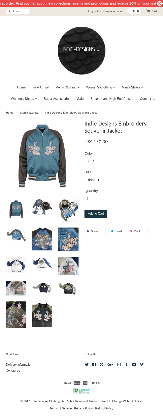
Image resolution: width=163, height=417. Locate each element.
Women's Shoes (23, 98)
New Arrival (40, 87)
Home (21, 87)
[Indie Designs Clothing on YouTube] (134, 365)
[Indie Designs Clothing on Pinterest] (101, 365)
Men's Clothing (66, 87)
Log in (92, 11)
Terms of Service (61, 408)
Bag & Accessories (57, 98)
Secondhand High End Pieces (111, 98)
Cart (154, 11)
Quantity (91, 191)
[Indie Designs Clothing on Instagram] (119, 365)
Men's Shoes (131, 87)
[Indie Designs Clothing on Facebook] (94, 365)
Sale (80, 98)
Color (88, 153)
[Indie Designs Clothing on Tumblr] (126, 365)
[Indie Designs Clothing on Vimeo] (141, 365)
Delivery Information (19, 364)
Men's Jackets (29, 112)
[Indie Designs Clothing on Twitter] (86, 365)
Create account (113, 11)
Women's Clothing (99, 87)
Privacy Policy (83, 408)
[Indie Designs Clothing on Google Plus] (110, 365)
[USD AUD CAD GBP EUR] (134, 11)
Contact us (147, 98)
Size (87, 172)
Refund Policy (104, 408)
